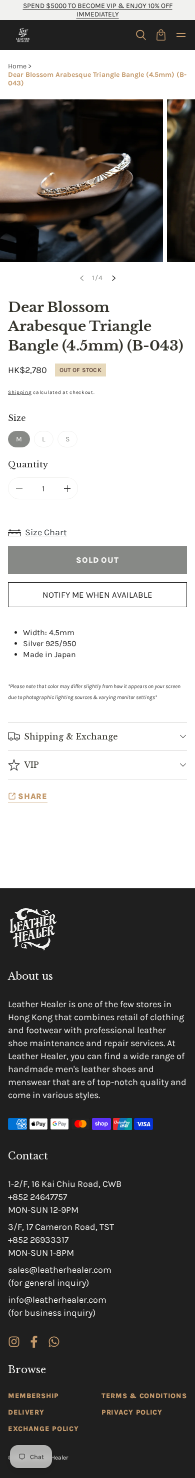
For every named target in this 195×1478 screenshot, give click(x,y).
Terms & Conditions (144, 1396)
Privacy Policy (132, 1412)
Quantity (28, 464)
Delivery (26, 1412)
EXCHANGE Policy (43, 1429)
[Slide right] (114, 278)
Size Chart (46, 532)
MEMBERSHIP (33, 1396)
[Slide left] (82, 278)
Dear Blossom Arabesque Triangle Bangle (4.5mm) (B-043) (97, 78)
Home (17, 66)
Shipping (20, 392)
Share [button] (33, 796)
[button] (141, 35)
